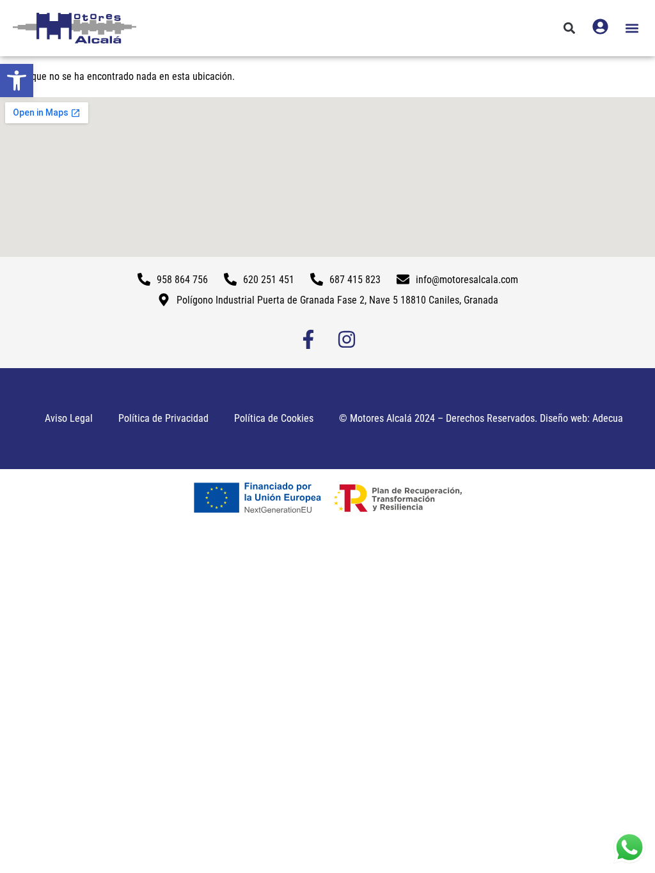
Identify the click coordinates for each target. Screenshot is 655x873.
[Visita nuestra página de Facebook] (308, 339)
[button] (16, 80)
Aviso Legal (69, 418)
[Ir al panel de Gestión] (600, 27)
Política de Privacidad (163, 418)
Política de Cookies (273, 418)
